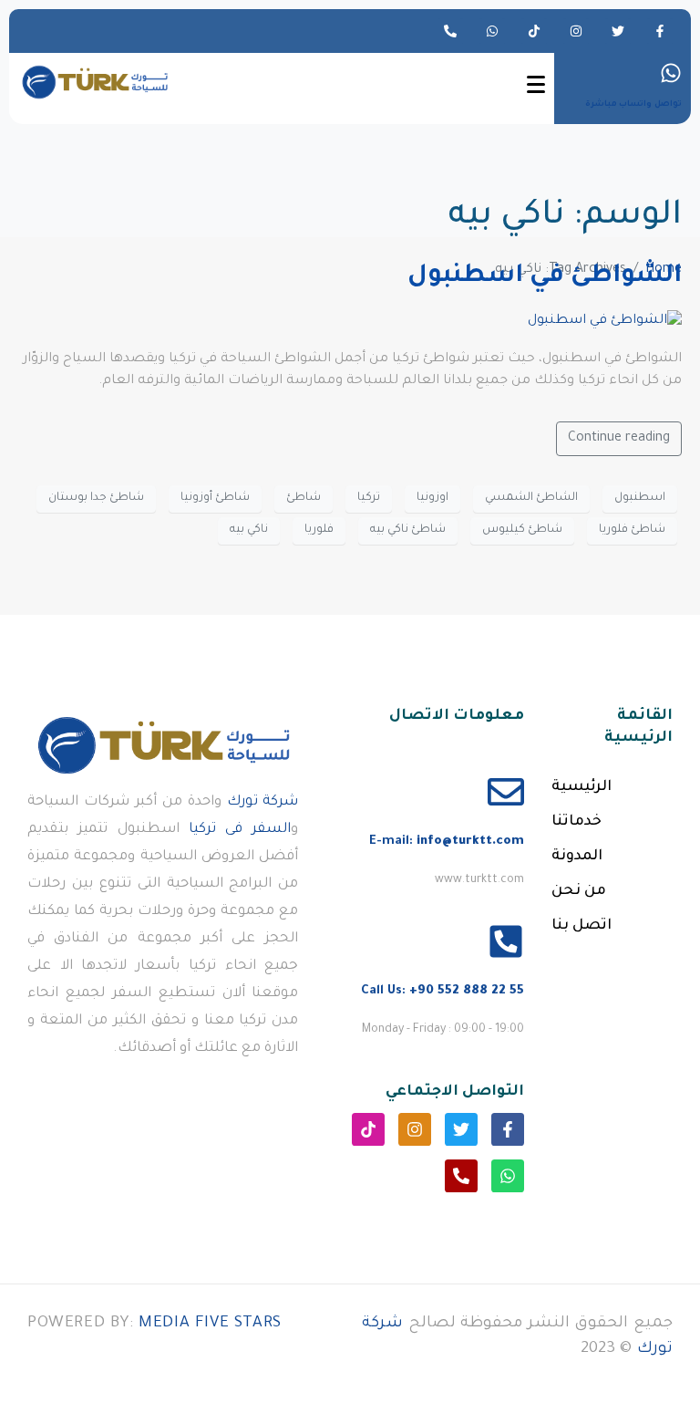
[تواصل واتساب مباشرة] (671, 73)
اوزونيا (432, 498)
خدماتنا (576, 822)
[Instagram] (576, 31)
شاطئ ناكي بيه (408, 530)
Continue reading (619, 438)
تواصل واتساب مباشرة (633, 104)
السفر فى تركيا (240, 829)
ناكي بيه (249, 530)
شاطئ (303, 498)
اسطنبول (639, 498)
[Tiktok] (534, 31)
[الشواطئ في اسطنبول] (605, 323)
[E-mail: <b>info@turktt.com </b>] (506, 792)
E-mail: (446, 841)
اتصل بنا (581, 926)
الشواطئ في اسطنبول (544, 277)
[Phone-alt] (450, 31)
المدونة (576, 856)
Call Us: (442, 991)
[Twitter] (618, 31)
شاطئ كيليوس (522, 530)
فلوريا (319, 530)
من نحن (578, 891)
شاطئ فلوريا (632, 530)
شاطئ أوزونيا (215, 498)
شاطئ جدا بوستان (96, 498)
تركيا (368, 498)
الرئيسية (581, 787)
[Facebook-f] (660, 31)
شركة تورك (263, 802)
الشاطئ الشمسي (531, 498)
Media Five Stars (210, 1324)
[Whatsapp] (492, 31)
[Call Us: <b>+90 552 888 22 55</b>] (506, 941)
